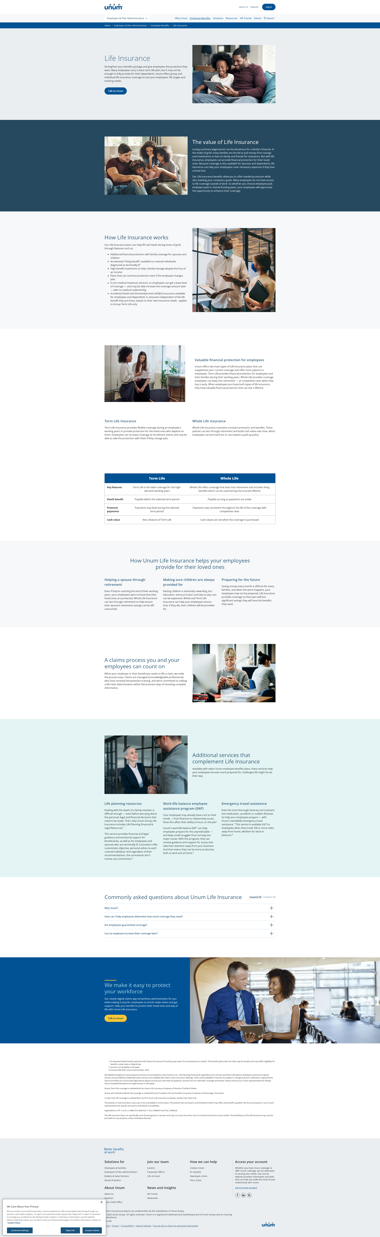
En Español (195, 1172)
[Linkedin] (243, 1195)
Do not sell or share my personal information (175, 1225)
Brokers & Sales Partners (116, 1176)
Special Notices (143, 1225)
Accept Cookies (92, 1230)
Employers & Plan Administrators (130, 25)
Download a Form (198, 1176)
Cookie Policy (14, 1222)
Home (107, 25)
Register (254, 6)
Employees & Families (115, 1168)
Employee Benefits (200, 18)
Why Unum (181, 18)
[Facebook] (237, 1195)
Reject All (70, 1230)
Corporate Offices (156, 1172)
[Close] (101, 1202)
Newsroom (152, 1198)
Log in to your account (246, 1187)
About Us (243, 6)
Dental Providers (112, 1180)
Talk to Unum (115, 91)
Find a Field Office (113, 1202)
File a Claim (195, 1180)
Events (257, 18)
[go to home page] (113, 7)
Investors (109, 1198)
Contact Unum (197, 1168)
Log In (269, 6)
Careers (151, 1168)
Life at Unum (153, 1176)
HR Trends (246, 18)
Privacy (115, 1225)
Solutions (218, 18)
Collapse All (269, 897)
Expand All (255, 897)
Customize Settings (19, 1230)
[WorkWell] (249, 1195)
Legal (107, 1225)
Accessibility (127, 1225)
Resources (232, 18)
